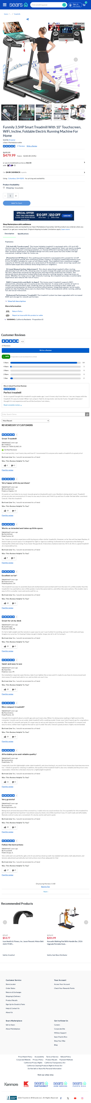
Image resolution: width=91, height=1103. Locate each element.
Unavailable (19, 188)
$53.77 (6, 937)
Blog (55, 1045)
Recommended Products (17, 903)
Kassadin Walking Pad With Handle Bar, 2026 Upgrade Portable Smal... (64, 942)
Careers (57, 1025)
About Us (9, 1012)
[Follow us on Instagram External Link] (82, 1098)
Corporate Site (59, 1029)
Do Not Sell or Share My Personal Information (44, 1069)
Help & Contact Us (12, 1008)
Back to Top (45, 887)
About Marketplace (13, 1029)
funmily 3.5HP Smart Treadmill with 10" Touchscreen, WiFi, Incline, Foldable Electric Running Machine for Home (42, 131)
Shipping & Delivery (13, 996)
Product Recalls (11, 1000)
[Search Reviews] (87, 414)
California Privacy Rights (33, 1063)
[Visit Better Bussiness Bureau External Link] (11, 1098)
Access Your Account (62, 984)
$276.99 (50, 935)
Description (9, 234)
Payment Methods (66, 1060)
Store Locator (11, 984)
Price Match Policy (25, 1057)
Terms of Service (52, 1057)
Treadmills (17, 14)
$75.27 (5, 935)
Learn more (65, 229)
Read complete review (12, 405)
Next (45, 892)
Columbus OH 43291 (16, 178)
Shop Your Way (59, 1041)
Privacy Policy (38, 1060)
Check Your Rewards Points (64, 988)
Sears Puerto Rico (60, 1037)
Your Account (60, 980)
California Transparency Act (55, 1063)
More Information (13, 306)
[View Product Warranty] (7, 311)
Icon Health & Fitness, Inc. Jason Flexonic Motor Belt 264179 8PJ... (23, 942)
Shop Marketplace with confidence (17, 224)
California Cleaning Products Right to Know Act (44, 1066)
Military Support (60, 1033)
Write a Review (32, 146)
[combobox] (48, 4)
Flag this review (7, 470)
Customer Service (13, 980)
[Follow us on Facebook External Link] (61, 1098)
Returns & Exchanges (13, 992)
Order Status (10, 988)
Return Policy (17, 311)
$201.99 (51, 937)
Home (6, 14)
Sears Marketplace (14, 1021)
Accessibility (39, 1057)
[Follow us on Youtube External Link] (75, 1098)
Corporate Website (23, 1060)
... (10, 14)
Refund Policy (66, 1057)
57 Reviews (21, 146)
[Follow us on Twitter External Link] (68, 1098)
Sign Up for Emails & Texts (15, 1004)
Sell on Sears (10, 1025)
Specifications (23, 234)
